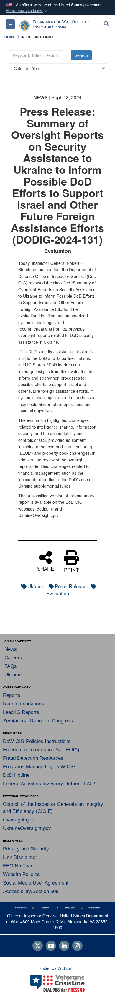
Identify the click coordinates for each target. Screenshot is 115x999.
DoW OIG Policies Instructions (37, 741)
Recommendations (23, 704)
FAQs (10, 666)
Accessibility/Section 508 (30, 891)
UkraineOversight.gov (27, 828)
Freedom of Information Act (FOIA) (41, 749)
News (10, 649)
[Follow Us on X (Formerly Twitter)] (37, 946)
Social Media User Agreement (35, 883)
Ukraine (35, 586)
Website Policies (21, 874)
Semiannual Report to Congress (38, 721)
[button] (27, 11)
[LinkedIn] (64, 946)
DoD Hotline (16, 775)
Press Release (70, 586)
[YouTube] (51, 946)
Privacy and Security (26, 849)
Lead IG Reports (21, 712)
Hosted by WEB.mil (55, 968)
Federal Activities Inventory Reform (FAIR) (50, 783)
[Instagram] (77, 946)
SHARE (45, 568)
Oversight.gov (18, 820)
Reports (11, 695)
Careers (13, 658)
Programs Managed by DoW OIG (39, 766)
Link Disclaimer (20, 857)
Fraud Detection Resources (33, 758)
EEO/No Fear (17, 866)
